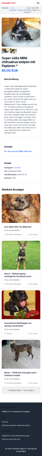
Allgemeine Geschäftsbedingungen (16, 436)
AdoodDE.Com (9, 3)
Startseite (5, 8)
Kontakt (5, 422)
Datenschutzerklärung (11, 439)
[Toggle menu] (38, 3)
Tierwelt (20, 10)
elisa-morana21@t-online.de (19, 151)
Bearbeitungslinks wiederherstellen (16, 425)
